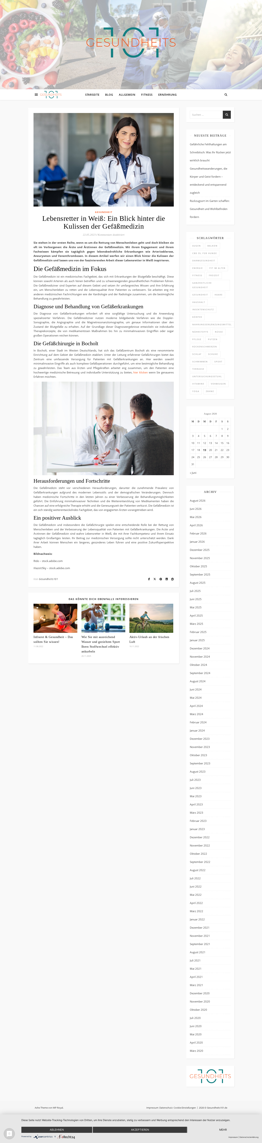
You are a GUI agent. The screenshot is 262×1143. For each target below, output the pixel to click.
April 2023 (196, 804)
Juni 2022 (196, 886)
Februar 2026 (198, 533)
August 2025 (198, 582)
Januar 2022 (197, 919)
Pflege (196, 339)
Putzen (213, 339)
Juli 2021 (195, 960)
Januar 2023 (197, 829)
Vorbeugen (218, 383)
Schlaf (197, 354)
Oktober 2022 (198, 853)
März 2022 (196, 911)
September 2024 (200, 673)
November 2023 (200, 747)
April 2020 (196, 1042)
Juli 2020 (195, 1018)
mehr (223, 1129)
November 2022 (200, 845)
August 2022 (198, 870)
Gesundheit (103, 212)
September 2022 (200, 862)
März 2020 (196, 1050)
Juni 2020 (196, 1026)
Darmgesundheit (203, 260)
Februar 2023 (198, 821)
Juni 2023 (196, 788)
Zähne (210, 391)
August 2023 (198, 771)
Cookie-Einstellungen (185, 1107)
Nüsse (219, 331)
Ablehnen (57, 1129)
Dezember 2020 (200, 993)
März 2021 (196, 985)
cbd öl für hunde (204, 253)
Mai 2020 (196, 1034)
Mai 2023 (196, 796)
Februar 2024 (198, 722)
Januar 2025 (197, 640)
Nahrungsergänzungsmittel (212, 324)
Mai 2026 (196, 517)
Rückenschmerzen (204, 346)
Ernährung (167, 94)
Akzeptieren (140, 1129)
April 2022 (196, 903)
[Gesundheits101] (131, 42)
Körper (197, 317)
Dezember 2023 (200, 738)
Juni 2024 (196, 689)
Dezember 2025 (200, 550)
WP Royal (58, 1107)
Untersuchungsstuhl (207, 376)
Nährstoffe (200, 331)
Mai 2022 (196, 894)
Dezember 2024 (200, 648)
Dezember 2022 (200, 837)
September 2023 (200, 763)
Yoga (195, 391)
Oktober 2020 (198, 1009)
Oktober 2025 (198, 566)
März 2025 (196, 623)
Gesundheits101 (48, 579)
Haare (219, 294)
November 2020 (200, 1001)
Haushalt (198, 302)
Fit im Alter (217, 268)
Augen (196, 245)
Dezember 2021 (200, 927)
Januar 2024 (197, 730)
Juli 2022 (195, 878)
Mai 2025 (196, 607)
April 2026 (196, 525)
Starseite (92, 94)
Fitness (147, 94)
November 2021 (200, 936)
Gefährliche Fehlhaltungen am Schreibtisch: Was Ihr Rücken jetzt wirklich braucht (210, 152)
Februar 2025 (198, 632)
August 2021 (198, 952)
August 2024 (198, 681)
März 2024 (196, 714)
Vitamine (198, 383)
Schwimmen (200, 361)
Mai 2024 (196, 697)
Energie (197, 268)
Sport (218, 361)
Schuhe (213, 354)
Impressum (152, 1107)
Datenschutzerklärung (249, 1137)
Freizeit (214, 275)
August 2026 (198, 500)
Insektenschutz (203, 309)
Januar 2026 (197, 541)
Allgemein (127, 94)
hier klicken (140, 372)
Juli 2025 (195, 591)
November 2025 (200, 558)
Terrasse (198, 369)
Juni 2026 (196, 509)
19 (204, 450)
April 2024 (196, 706)
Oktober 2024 (198, 665)
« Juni (193, 472)
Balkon (212, 245)
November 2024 (200, 656)
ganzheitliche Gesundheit (202, 285)
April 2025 (196, 615)
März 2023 (196, 812)
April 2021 (196, 977)
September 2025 (200, 574)
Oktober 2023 (198, 755)
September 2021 (200, 944)
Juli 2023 (195, 780)
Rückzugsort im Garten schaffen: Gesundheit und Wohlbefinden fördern (210, 209)
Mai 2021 (196, 968)
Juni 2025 (196, 599)
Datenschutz (166, 1107)
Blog (109, 94)
